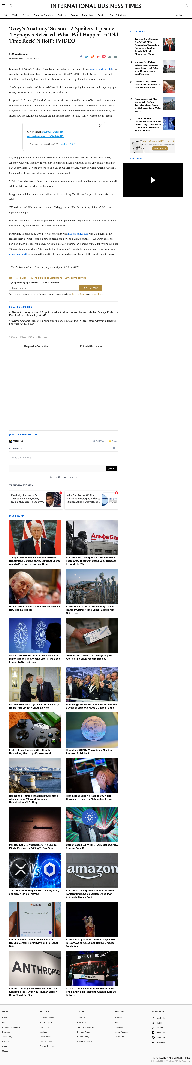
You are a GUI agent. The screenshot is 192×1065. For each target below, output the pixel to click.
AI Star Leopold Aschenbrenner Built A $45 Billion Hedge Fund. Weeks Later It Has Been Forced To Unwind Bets (34, 658)
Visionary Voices (47, 1018)
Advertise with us (84, 1041)
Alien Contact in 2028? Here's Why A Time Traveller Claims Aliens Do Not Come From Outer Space (90, 609)
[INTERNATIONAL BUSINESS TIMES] (96, 6)
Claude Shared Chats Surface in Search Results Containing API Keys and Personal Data (33, 942)
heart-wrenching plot (100, 69)
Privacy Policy (97, 294)
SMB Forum (45, 1027)
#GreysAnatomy (52, 131)
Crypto (74, 15)
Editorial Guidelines (91, 346)
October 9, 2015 (67, 143)
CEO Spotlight (46, 1041)
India (117, 1022)
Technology (87, 15)
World (15, 15)
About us (81, 1018)
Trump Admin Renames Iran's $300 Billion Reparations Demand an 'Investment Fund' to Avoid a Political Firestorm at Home (35, 560)
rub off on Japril (18, 254)
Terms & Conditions (85, 1027)
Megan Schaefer (20, 54)
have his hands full (78, 233)
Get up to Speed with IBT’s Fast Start (158, 141)
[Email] (109, 57)
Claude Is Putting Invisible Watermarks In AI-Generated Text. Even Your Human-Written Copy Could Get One (34, 991)
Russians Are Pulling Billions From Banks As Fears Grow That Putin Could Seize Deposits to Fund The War (91, 560)
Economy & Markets (43, 15)
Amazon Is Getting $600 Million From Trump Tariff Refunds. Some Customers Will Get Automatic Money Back (90, 893)
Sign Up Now (160, 148)
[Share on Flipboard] (98, 57)
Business (62, 15)
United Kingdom (122, 1032)
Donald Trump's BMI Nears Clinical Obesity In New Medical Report (147, 84)
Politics (26, 15)
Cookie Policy (83, 1037)
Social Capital (46, 1022)
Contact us (82, 1022)
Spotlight (43, 1032)
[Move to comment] (115, 57)
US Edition (180, 15)
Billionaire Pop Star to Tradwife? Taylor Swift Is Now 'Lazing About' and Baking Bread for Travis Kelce (91, 942)
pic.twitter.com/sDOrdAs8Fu (45, 136)
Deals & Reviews (118, 15)
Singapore (119, 1027)
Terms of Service (79, 294)
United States (121, 1037)
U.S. (6, 15)
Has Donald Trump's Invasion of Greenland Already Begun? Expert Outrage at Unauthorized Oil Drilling (33, 799)
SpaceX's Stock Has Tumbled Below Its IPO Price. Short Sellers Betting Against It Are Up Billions (91, 991)
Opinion (101, 15)
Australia (118, 1018)
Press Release (46, 1037)
